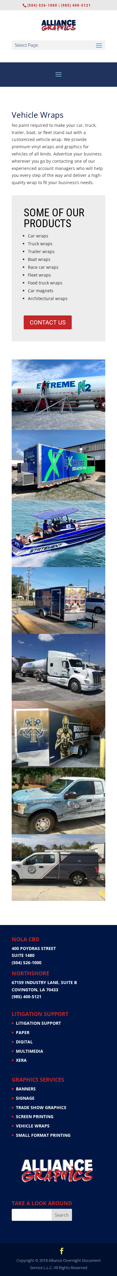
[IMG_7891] (58, 699)
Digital (24, 1042)
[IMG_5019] (58, 428)
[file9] (58, 833)
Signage (25, 1098)
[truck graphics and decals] (58, 899)
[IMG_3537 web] (58, 499)
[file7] (58, 766)
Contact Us (48, 322)
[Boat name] (58, 565)
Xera (21, 1060)
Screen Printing (34, 1116)
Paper (22, 1032)
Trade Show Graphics (41, 1107)
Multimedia (29, 1051)
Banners (26, 1089)
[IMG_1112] (58, 632)
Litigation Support (38, 1023)
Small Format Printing (43, 1135)
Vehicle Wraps (33, 1126)
